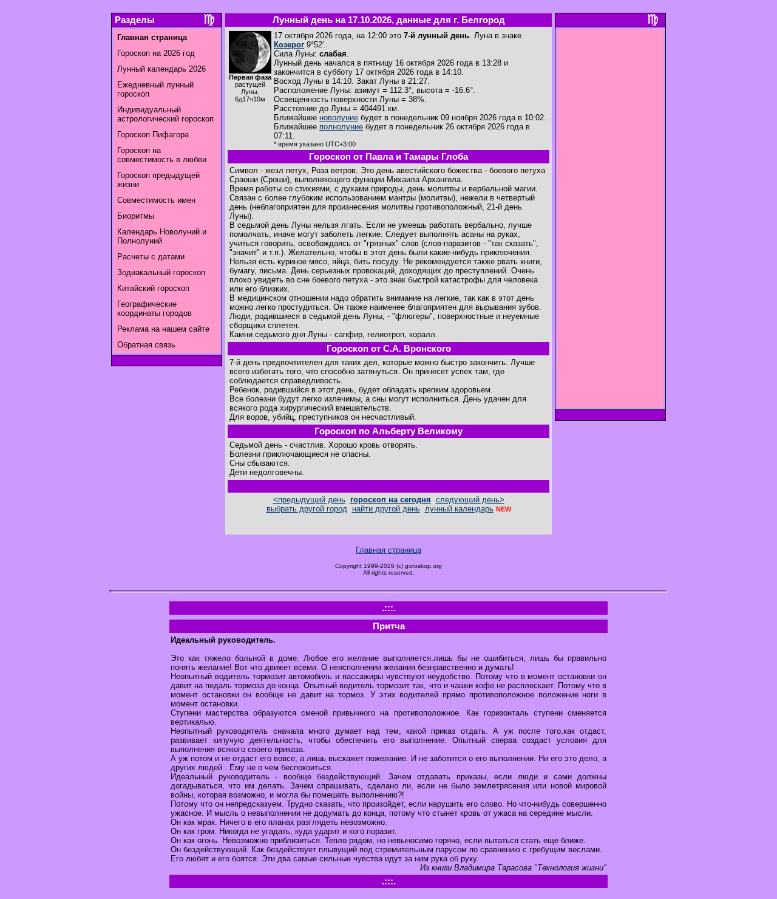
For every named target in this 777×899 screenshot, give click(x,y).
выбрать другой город (306, 508)
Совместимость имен (156, 200)
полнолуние (341, 126)
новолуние (338, 117)
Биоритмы (135, 215)
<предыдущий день (309, 499)
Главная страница (388, 550)
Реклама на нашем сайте (163, 328)
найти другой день (386, 508)
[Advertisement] (610, 221)
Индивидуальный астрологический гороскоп (165, 114)
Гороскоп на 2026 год (156, 53)
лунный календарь (459, 508)
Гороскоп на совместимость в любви (161, 155)
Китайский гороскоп (153, 288)
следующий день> (470, 499)
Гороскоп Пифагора (153, 134)
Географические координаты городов (154, 308)
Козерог (289, 44)
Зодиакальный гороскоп (161, 272)
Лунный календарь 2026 (161, 68)
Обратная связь (146, 344)
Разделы (135, 20)
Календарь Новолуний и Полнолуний (161, 236)
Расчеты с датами (151, 256)
